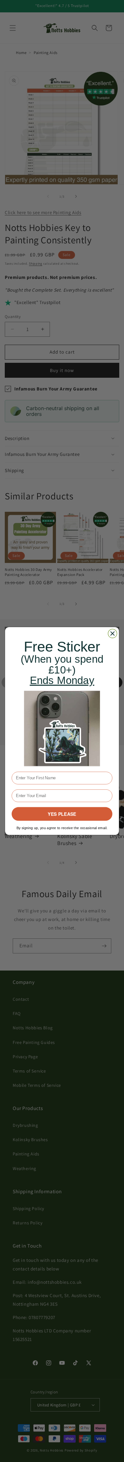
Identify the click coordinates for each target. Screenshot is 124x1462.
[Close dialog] (112, 633)
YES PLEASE (62, 814)
